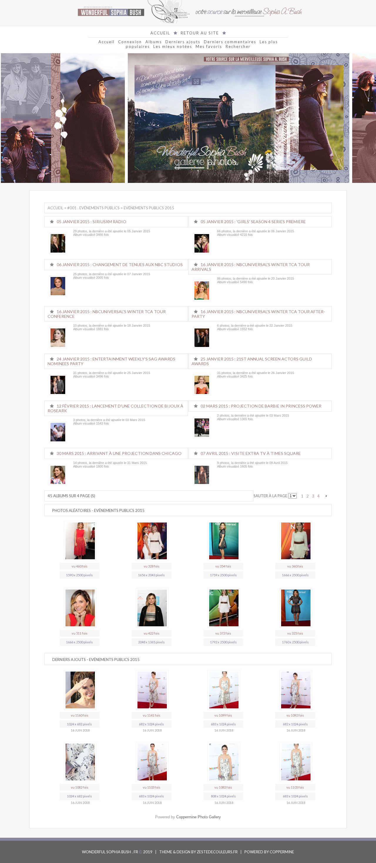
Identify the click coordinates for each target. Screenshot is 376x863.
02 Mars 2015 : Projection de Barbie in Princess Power (261, 405)
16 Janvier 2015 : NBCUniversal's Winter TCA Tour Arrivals (251, 267)
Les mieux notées (172, 46)
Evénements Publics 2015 (149, 208)
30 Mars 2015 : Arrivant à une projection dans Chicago (119, 453)
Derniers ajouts (182, 41)
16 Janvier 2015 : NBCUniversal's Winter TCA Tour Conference (107, 314)
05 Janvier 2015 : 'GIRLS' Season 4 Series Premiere (253, 221)
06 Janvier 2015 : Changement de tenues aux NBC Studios (120, 264)
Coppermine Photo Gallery (198, 817)
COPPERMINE (282, 851)
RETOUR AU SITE (200, 33)
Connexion (130, 41)
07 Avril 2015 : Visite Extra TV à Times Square (251, 453)
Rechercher (238, 46)
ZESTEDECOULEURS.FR (217, 851)
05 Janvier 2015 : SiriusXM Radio (91, 221)
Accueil (106, 41)
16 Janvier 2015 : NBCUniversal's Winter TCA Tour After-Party (258, 314)
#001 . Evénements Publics (93, 208)
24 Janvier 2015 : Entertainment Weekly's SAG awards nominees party (111, 361)
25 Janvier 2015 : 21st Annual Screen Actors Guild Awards (252, 361)
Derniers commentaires (230, 41)
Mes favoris (209, 46)
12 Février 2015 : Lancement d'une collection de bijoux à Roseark (115, 408)
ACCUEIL (160, 33)
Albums (153, 41)
